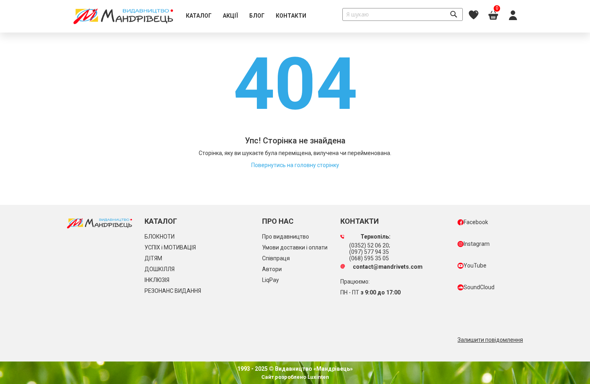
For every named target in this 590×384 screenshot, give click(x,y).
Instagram (477, 244)
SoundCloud (479, 287)
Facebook (476, 222)
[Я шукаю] (453, 14)
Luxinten (317, 377)
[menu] (246, 16)
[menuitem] (198, 16)
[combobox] (402, 14)
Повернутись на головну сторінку (295, 165)
